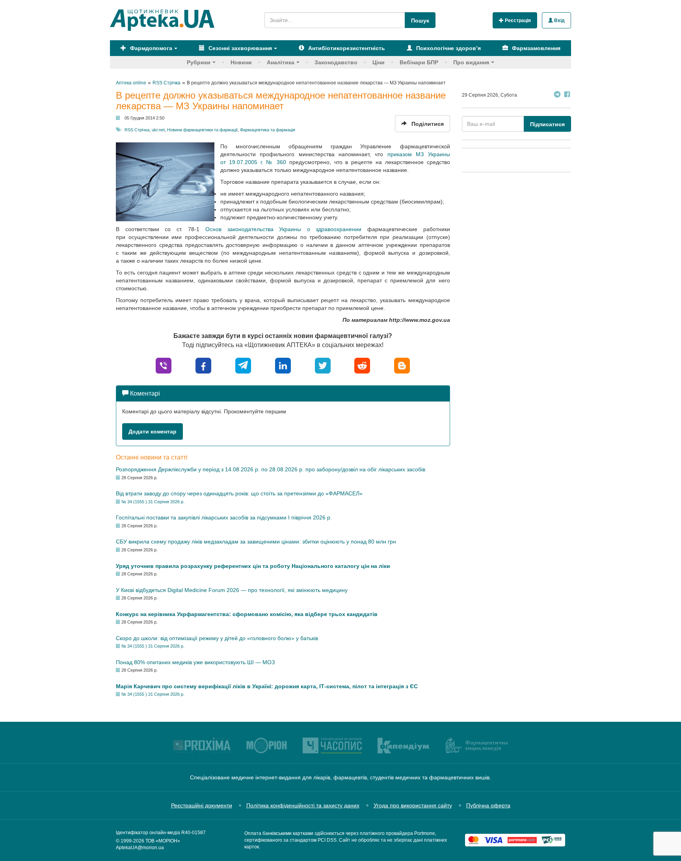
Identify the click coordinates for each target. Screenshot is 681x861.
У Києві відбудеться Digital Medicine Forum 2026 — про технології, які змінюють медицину (232, 590)
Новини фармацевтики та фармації (202, 129)
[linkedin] (283, 365)
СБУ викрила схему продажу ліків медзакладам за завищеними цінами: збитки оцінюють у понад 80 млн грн (256, 541)
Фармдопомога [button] (150, 48)
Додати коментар (152, 431)
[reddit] (362, 365)
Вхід (559, 20)
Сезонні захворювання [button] (239, 48)
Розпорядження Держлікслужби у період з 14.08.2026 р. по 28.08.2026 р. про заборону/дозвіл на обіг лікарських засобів (270, 469)
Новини (241, 62)
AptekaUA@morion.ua (140, 847)
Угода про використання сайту (413, 805)
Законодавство (335, 62)
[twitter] (323, 365)
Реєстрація (517, 20)
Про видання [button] (471, 62)
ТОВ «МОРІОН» (162, 841)
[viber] (163, 365)
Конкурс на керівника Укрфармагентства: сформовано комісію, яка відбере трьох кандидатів (247, 614)
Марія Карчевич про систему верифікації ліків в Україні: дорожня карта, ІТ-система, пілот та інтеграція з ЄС (267, 686)
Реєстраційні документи (201, 805)
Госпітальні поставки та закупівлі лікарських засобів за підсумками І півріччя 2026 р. (224, 517)
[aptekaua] (402, 365)
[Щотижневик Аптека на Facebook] (567, 95)
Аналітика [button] (280, 62)
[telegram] (243, 365)
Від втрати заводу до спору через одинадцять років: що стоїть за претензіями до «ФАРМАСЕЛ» (239, 493)
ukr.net (158, 129)
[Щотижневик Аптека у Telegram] (557, 95)
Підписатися (547, 124)
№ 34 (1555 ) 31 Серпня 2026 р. (152, 501)
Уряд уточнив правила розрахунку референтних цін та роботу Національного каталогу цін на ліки (253, 566)
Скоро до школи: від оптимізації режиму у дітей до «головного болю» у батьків (217, 638)
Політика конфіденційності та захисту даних (302, 805)
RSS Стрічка (137, 129)
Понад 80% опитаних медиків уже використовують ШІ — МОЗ (195, 662)
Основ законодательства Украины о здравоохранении (283, 229)
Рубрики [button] (198, 62)
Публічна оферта (488, 805)
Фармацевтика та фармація (267, 129)
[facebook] (203, 365)
